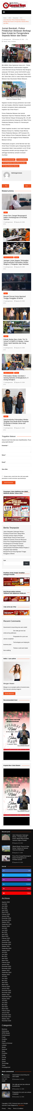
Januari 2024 (5, 964)
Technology (5, 1063)
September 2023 (6, 972)
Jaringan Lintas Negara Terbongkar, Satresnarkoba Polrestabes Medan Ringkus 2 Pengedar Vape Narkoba (16, 262)
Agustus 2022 (6, 998)
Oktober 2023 (6, 970)
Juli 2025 (4, 928)
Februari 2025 (6, 938)
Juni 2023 (4, 978)
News (9, 41)
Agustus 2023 (6, 974)
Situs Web (5, 469)
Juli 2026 (4, 904)
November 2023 (6, 968)
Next (26, 186)
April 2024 (5, 958)
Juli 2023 (4, 976)
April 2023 (5, 982)
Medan (5, 41)
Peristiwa (13, 41)
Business (4, 1029)
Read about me (9, 693)
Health (4, 1041)
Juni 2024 (4, 954)
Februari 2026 (6, 914)
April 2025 (5, 934)
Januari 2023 (5, 988)
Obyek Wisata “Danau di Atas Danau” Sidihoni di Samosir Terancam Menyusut (20, 848)
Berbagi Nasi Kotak (9, 159)
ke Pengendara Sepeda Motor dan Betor (15, 162)
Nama (4, 455)
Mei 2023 (4, 980)
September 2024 (6, 948)
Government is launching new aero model (15, 627)
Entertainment (6, 1035)
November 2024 (6, 944)
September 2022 (6, 996)
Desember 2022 (6, 990)
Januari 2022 (5, 1012)
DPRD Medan (6, 1033)
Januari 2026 (5, 916)
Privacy (4, 1108)
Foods (3, 1037)
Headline (4, 1039)
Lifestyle (4, 1045)
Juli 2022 (4, 1000)
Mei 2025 (4, 932)
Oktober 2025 (6, 922)
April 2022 (5, 1006)
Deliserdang (5, 1031)
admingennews (7, 39)
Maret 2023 (5, 984)
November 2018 (6, 1020)
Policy (9, 1108)
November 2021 (6, 1016)
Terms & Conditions (18, 1108)
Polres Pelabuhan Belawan (11, 166)
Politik (3, 1055)
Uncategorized (6, 1067)
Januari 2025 (5, 940)
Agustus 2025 (6, 926)
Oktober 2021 (6, 1018)
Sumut (4, 1061)
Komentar (5, 445)
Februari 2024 (6, 962)
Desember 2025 (6, 918)
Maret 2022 (5, 1008)
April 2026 (5, 910)
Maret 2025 (5, 936)
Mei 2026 (4, 908)
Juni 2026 (4, 906)
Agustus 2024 (6, 950)
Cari (4, 560)
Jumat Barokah (23, 159)
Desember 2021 (6, 1014)
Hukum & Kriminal (8, 257)
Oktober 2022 (6, 994)
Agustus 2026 (6, 902)
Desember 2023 (6, 966)
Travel (3, 1065)
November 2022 (6, 992)
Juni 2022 (4, 1002)
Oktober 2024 (6, 946)
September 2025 (6, 924)
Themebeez (21, 1105)
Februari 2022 (6, 1010)
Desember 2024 (6, 942)
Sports (4, 1059)
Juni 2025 (4, 930)
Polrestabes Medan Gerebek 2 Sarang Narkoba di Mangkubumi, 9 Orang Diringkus (16, 378)
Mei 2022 (4, 1004)
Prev (6, 186)
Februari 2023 (6, 986)
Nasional (4, 1049)
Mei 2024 (4, 956)
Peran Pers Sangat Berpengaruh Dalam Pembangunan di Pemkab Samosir (15, 217)
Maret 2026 (5, 912)
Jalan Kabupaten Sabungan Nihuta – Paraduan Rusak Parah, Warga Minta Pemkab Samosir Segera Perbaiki (14, 533)
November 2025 (6, 920)
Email (4, 462)
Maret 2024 (5, 960)
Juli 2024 (4, 952)
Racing (4, 1057)
